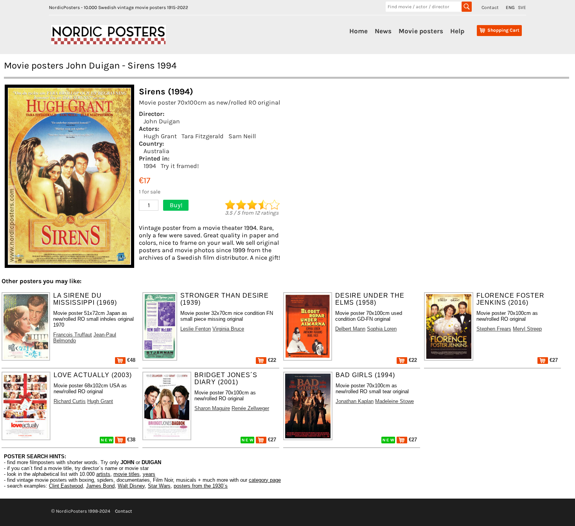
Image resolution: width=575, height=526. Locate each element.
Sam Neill (242, 136)
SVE (522, 7)
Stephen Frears (493, 329)
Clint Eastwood (66, 486)
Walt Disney (131, 486)
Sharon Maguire (212, 408)
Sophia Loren (382, 329)
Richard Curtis (70, 401)
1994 (150, 166)
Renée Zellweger (250, 408)
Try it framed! (180, 166)
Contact (490, 7)
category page (265, 480)
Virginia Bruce (228, 329)
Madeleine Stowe (394, 401)
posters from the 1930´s (201, 486)
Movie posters (421, 31)
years (149, 474)
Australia (156, 151)
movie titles (126, 474)
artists (103, 474)
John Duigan (162, 121)
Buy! (176, 205)
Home (358, 31)
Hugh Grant (160, 136)
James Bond (100, 486)
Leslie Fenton (195, 329)
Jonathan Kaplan (355, 401)
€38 (130, 440)
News (383, 31)
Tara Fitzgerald (202, 136)
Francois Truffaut (72, 335)
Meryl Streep (527, 329)
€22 (271, 360)
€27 (553, 360)
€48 (130, 360)
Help (457, 31)
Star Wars (159, 486)
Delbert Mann (350, 329)
